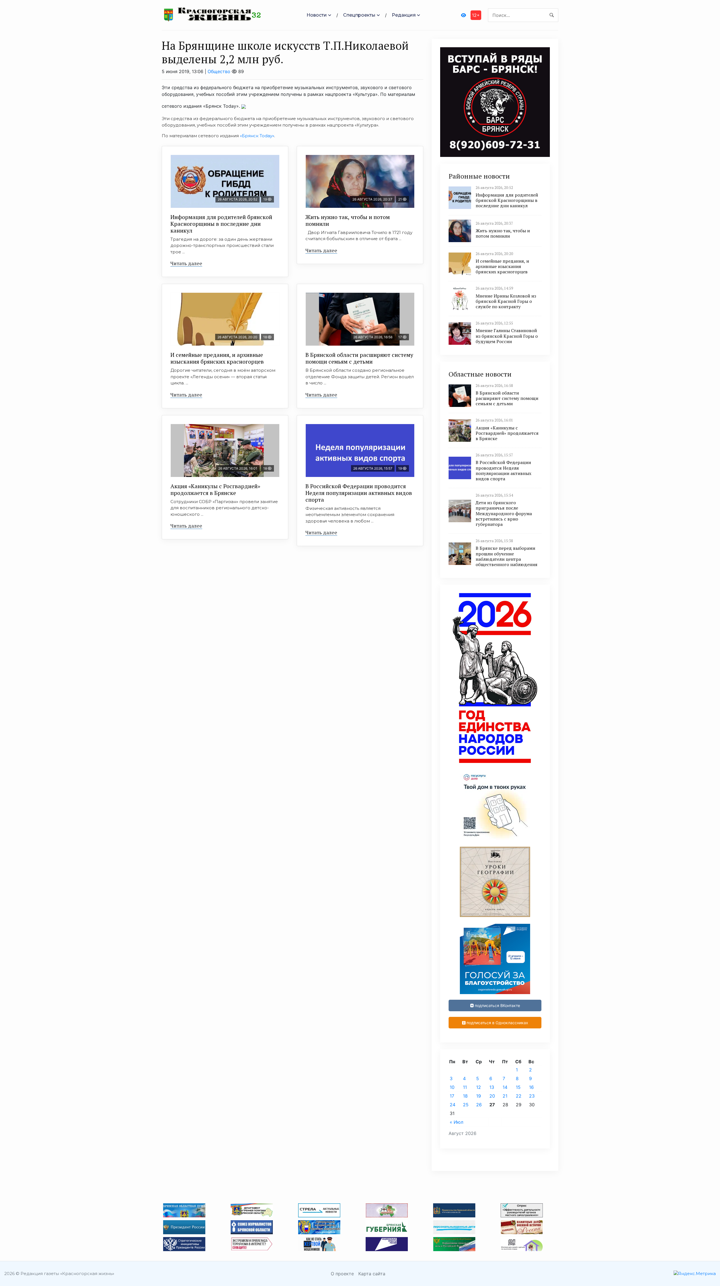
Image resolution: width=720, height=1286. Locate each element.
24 (452, 1104)
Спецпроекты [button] (359, 15)
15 (518, 1087)
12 (478, 1087)
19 (478, 1096)
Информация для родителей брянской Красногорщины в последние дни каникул (221, 223)
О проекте (342, 1273)
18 (465, 1096)
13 (491, 1087)
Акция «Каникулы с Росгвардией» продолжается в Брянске (215, 489)
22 (518, 1096)
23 (532, 1096)
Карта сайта (371, 1273)
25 (466, 1104)
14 (505, 1087)
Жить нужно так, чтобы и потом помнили (347, 220)
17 (452, 1096)
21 (505, 1096)
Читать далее (186, 263)
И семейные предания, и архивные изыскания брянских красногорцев (217, 358)
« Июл (456, 1122)
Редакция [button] (404, 15)
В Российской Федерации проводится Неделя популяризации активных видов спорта (358, 492)
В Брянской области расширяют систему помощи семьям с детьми (359, 358)
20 (492, 1096)
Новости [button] (317, 15)
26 (479, 1104)
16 (531, 1087)
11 (465, 1087)
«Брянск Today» (257, 135)
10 (452, 1087)
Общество (219, 71)
